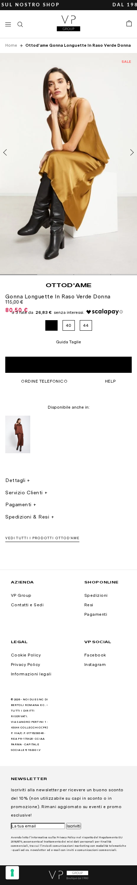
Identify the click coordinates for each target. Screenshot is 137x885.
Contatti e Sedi (27, 604)
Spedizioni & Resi (27, 517)
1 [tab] (18, 274)
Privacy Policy (25, 664)
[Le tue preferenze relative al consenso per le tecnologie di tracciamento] (12, 872)
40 (69, 325)
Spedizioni (96, 595)
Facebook (95, 655)
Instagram (95, 664)
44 (86, 325)
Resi (88, 604)
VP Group (21, 595)
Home (11, 45)
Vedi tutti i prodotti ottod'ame (42, 538)
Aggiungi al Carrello (68, 365)
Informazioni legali (31, 674)
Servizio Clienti (24, 492)
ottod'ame (69, 285)
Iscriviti (73, 826)
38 (51, 325)
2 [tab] (55, 274)
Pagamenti (18, 504)
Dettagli (15, 480)
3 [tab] (92, 274)
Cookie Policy (26, 655)
